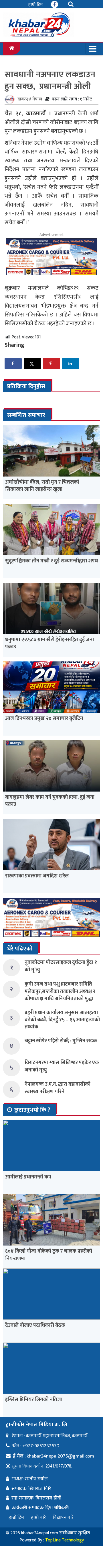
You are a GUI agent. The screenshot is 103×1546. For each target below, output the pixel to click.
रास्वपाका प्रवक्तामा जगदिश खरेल (37, 876)
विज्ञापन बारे (63, 1517)
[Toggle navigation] (92, 49)
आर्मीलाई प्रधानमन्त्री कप (28, 1177)
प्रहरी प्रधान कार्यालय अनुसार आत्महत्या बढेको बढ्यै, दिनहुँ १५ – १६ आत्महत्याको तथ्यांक (62, 1019)
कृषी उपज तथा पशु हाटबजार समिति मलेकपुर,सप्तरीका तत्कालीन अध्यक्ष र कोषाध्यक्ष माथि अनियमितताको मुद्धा (60, 991)
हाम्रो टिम (35, 5)
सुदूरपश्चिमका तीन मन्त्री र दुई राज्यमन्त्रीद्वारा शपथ (51, 561)
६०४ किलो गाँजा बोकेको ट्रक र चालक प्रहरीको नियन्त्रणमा (48, 1255)
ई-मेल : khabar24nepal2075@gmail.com (53, 1456)
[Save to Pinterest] (51, 363)
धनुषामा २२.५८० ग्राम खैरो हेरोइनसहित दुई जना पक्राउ (49, 643)
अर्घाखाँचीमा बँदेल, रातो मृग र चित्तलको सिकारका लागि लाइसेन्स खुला (42, 486)
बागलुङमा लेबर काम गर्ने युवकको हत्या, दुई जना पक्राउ (49, 801)
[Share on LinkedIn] (70, 363)
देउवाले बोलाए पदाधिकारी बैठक (35, 1325)
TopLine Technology (64, 1540)
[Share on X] (32, 363)
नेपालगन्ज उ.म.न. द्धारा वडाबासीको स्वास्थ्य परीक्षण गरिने (57, 1088)
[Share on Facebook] (13, 363)
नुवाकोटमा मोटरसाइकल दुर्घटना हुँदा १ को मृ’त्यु (61, 966)
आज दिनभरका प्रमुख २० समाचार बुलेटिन (44, 718)
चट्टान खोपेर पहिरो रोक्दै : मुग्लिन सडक (61, 1041)
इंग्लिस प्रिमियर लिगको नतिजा (33, 1399)
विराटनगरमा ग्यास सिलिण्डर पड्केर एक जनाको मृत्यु (62, 1066)
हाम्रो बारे (38, 1517)
